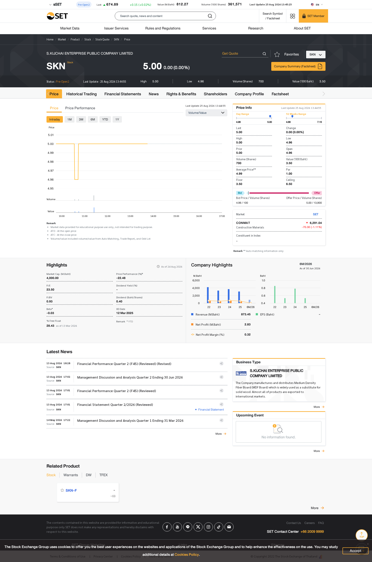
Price (54, 94)
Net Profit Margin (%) (210, 334)
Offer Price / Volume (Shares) (304, 197)
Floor (239, 179)
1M (69, 119)
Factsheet (280, 94)
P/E (48, 285)
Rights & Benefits (181, 94)
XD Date (120, 309)
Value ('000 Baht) (296, 159)
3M (81, 119)
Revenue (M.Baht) (208, 314)
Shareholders (215, 94)
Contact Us (293, 522)
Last (238, 127)
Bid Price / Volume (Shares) (253, 197)
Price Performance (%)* (129, 274)
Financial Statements (122, 94)
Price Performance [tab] (80, 108)
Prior (239, 148)
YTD (105, 119)
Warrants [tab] (71, 475)
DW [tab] (88, 475)
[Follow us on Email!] (229, 527)
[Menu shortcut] (292, 15)
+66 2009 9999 (312, 532)
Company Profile (249, 94)
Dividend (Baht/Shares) (129, 297)
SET (315, 214)
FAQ (321, 522)
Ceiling (290, 179)
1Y (117, 119)
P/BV (49, 297)
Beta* (49, 309)
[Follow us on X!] (198, 527)
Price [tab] (54, 108)
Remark (124, 321)
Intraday (54, 119)
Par (288, 169)
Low (288, 138)
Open (289, 148)
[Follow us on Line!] (187, 527)
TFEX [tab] (103, 475)
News (154, 94)
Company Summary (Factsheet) (295, 66)
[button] (165, 16)
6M (93, 119)
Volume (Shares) (246, 159)
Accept (355, 551)
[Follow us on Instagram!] (208, 527)
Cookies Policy (187, 554)
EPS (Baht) (267, 314)
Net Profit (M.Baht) (208, 324)
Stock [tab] (51, 475)
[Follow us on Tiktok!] (218, 527)
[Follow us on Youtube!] (177, 527)
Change (291, 127)
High (239, 138)
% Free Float (53, 320)
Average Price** (246, 169)
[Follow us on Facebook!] (167, 527)
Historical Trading (81, 94)
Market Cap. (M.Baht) (58, 274)
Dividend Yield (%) (126, 285)
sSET (57, 4)
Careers (309, 522)
